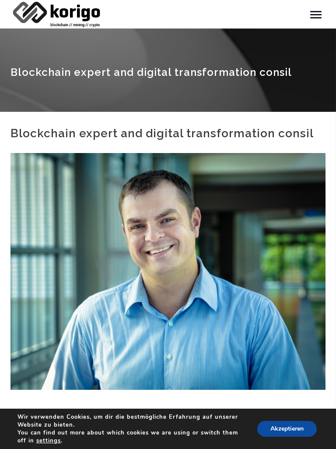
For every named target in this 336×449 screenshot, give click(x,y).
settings (48, 441)
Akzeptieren (287, 428)
